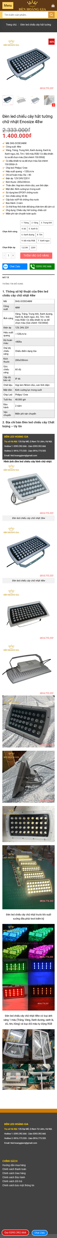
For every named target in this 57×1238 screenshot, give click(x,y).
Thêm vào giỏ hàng (36, 255)
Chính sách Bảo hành (13, 1177)
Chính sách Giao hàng (14, 1173)
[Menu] (7, 5)
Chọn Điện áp (8, 247)
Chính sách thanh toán (14, 1169)
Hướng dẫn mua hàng (14, 1165)
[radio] (25, 223)
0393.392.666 (43, 266)
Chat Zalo (15, 266)
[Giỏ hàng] (53, 5)
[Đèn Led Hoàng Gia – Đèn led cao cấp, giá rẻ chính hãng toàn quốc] (32, 5)
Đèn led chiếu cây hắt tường (35, 24)
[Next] (49, 64)
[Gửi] (51, 15)
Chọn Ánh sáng (9, 231)
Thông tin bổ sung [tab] (12, 284)
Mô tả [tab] (5, 277)
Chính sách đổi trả (12, 1181)
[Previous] (7, 64)
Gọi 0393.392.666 (15, 1232)
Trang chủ (11, 24)
